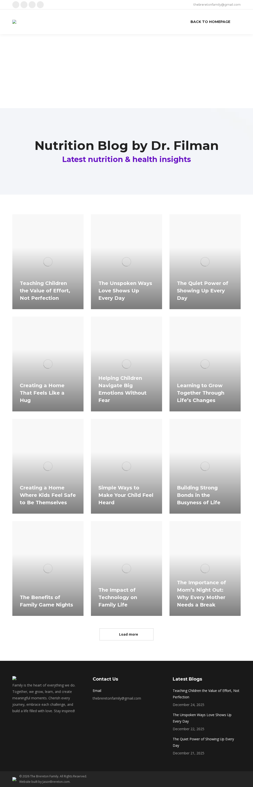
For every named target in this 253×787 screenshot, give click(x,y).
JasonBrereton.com (56, 782)
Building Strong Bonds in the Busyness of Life (198, 495)
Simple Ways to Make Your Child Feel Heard (125, 495)
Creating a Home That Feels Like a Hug (42, 393)
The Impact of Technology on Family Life (117, 597)
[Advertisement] (126, 71)
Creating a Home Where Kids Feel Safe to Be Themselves (48, 495)
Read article (34, 308)
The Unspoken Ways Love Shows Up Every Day (125, 290)
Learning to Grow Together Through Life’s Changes (200, 393)
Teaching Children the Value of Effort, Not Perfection (45, 290)
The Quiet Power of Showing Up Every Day (202, 290)
